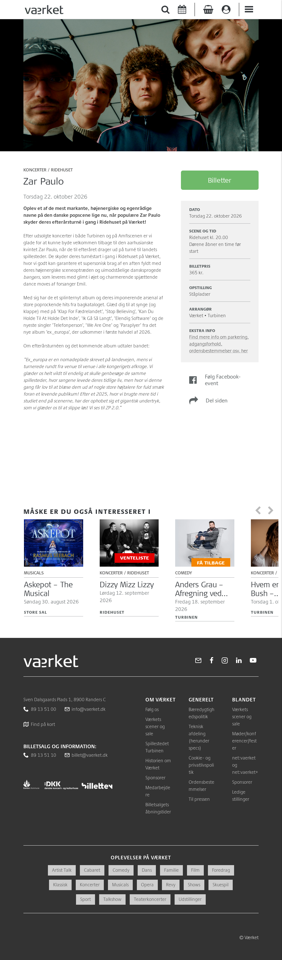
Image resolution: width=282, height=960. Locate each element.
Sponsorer (155, 777)
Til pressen (199, 799)
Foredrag (221, 869)
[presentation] (259, 510)
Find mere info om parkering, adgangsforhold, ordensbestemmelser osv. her (219, 343)
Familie (171, 869)
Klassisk (60, 884)
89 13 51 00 (43, 709)
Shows (194, 884)
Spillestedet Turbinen (157, 747)
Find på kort (43, 724)
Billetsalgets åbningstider (158, 808)
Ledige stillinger (240, 795)
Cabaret (92, 869)
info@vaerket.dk (88, 709)
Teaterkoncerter (150, 899)
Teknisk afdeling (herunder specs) (199, 737)
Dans (147, 869)
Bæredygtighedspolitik (201, 713)
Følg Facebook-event (223, 379)
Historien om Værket (158, 764)
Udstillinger (190, 899)
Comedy (121, 869)
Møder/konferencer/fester (244, 740)
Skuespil (221, 884)
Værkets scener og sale (155, 726)
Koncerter (35, 170)
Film (195, 869)
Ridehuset (62, 170)
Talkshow (112, 899)
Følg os (152, 709)
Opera (147, 884)
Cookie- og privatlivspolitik (201, 764)
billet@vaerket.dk (90, 754)
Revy (170, 884)
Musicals (120, 884)
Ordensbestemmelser (201, 785)
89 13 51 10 (43, 754)
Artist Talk (62, 869)
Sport (85, 899)
